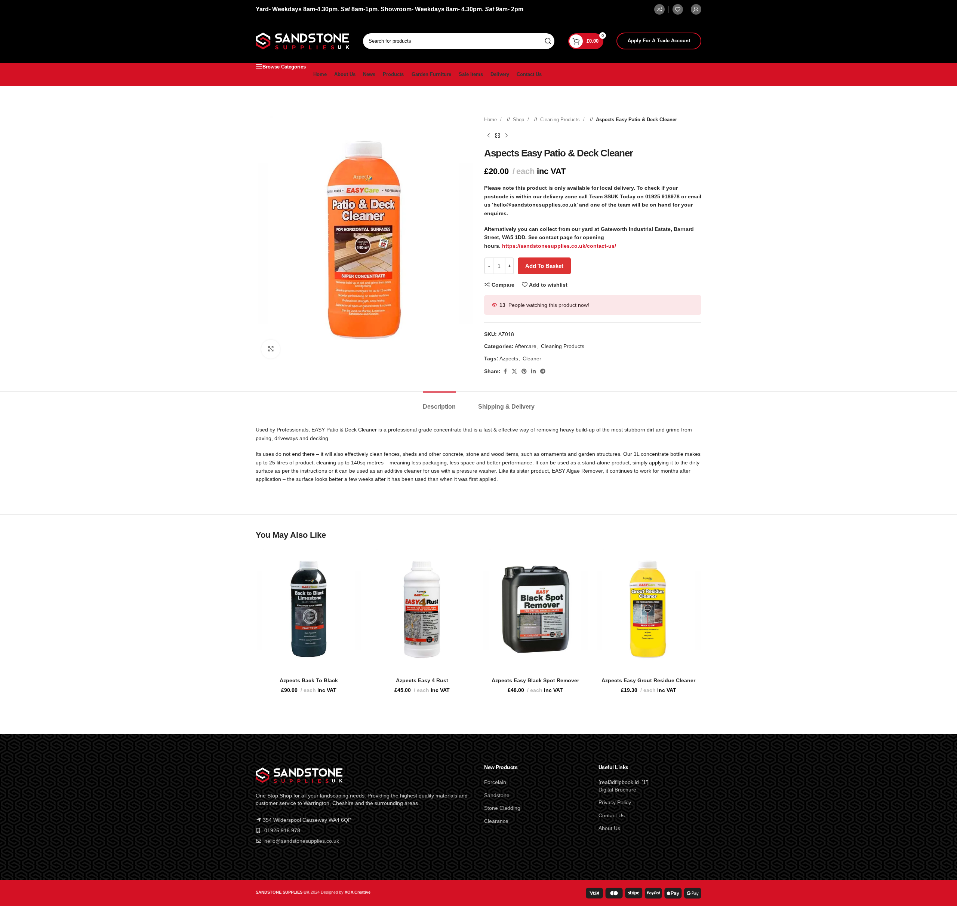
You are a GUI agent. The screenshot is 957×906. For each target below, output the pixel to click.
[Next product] (506, 135)
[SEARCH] (547, 41)
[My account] (696, 9)
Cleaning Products (560, 119)
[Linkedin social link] (533, 371)
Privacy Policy (614, 802)
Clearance (496, 821)
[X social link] (514, 371)
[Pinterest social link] (524, 371)
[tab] (439, 402)
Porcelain (495, 782)
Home (491, 119)
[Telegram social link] (543, 371)
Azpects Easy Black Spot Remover (535, 680)
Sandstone (497, 795)
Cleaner (532, 359)
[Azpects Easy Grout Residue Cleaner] (648, 609)
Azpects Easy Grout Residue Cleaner (648, 680)
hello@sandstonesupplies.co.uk (301, 841)
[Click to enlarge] (270, 349)
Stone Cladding (502, 808)
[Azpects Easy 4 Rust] (422, 609)
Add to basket (544, 266)
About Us (609, 828)
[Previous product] (488, 135)
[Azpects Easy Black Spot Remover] (535, 609)
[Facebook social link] (505, 371)
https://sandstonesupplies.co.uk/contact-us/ (559, 246)
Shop (519, 119)
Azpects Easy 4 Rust (422, 680)
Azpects (508, 359)
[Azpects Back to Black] (308, 609)
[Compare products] (659, 9)
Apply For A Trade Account (659, 40)
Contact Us (611, 815)
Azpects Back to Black (309, 680)
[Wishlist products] (678, 9)
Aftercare (525, 346)
